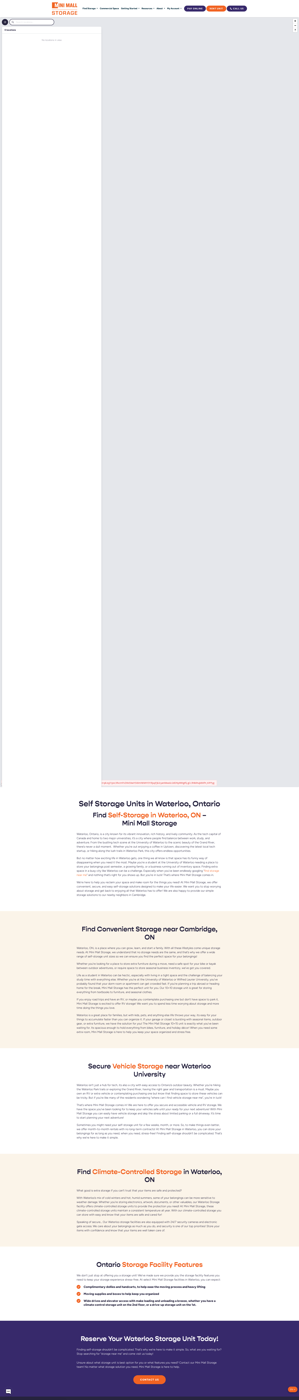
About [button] (160, 8)
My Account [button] (173, 8)
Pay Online (195, 8)
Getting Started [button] (129, 8)
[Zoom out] (295, 25)
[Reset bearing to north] (295, 30)
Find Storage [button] (89, 8)
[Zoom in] (295, 21)
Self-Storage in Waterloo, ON (154, 815)
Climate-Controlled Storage (137, 1172)
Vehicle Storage (137, 1066)
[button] (292, 1389)
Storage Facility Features (162, 1264)
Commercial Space (109, 8)
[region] (149, 402)
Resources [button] (147, 8)
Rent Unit (216, 8)
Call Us (238, 8)
